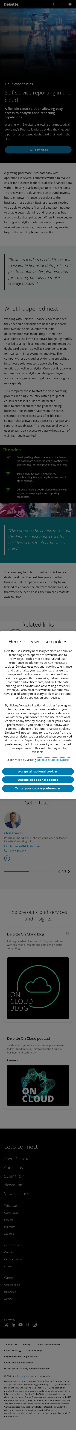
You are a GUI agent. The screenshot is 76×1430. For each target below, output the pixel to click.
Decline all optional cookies (38, 780)
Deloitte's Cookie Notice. (53, 760)
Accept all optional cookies (38, 771)
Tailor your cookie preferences (38, 788)
